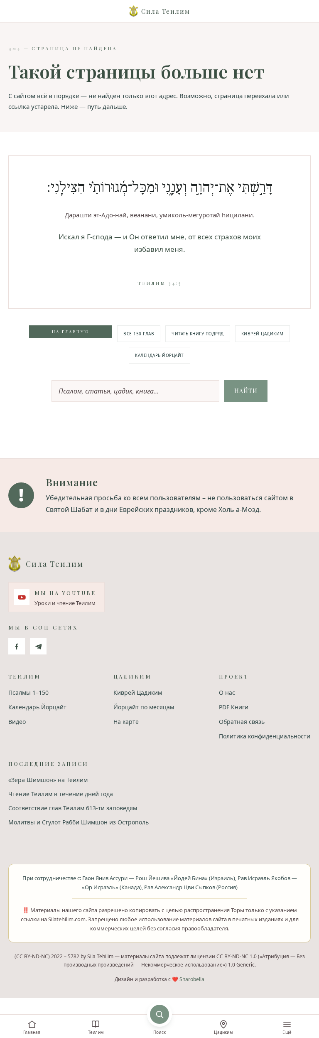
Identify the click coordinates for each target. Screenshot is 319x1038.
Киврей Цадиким (262, 334)
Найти (246, 391)
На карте (126, 722)
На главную (71, 332)
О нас (227, 692)
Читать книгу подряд (198, 334)
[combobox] (135, 391)
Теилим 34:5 (159, 283)
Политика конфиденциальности (264, 736)
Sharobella (191, 979)
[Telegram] (38, 646)
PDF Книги (233, 707)
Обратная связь (242, 722)
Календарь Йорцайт (159, 355)
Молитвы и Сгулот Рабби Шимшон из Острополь (78, 822)
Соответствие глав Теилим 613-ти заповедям (72, 808)
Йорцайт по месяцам (143, 707)
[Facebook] (16, 646)
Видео (17, 722)
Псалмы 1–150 (28, 692)
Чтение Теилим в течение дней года (60, 794)
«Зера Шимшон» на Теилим (48, 780)
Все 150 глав (138, 334)
